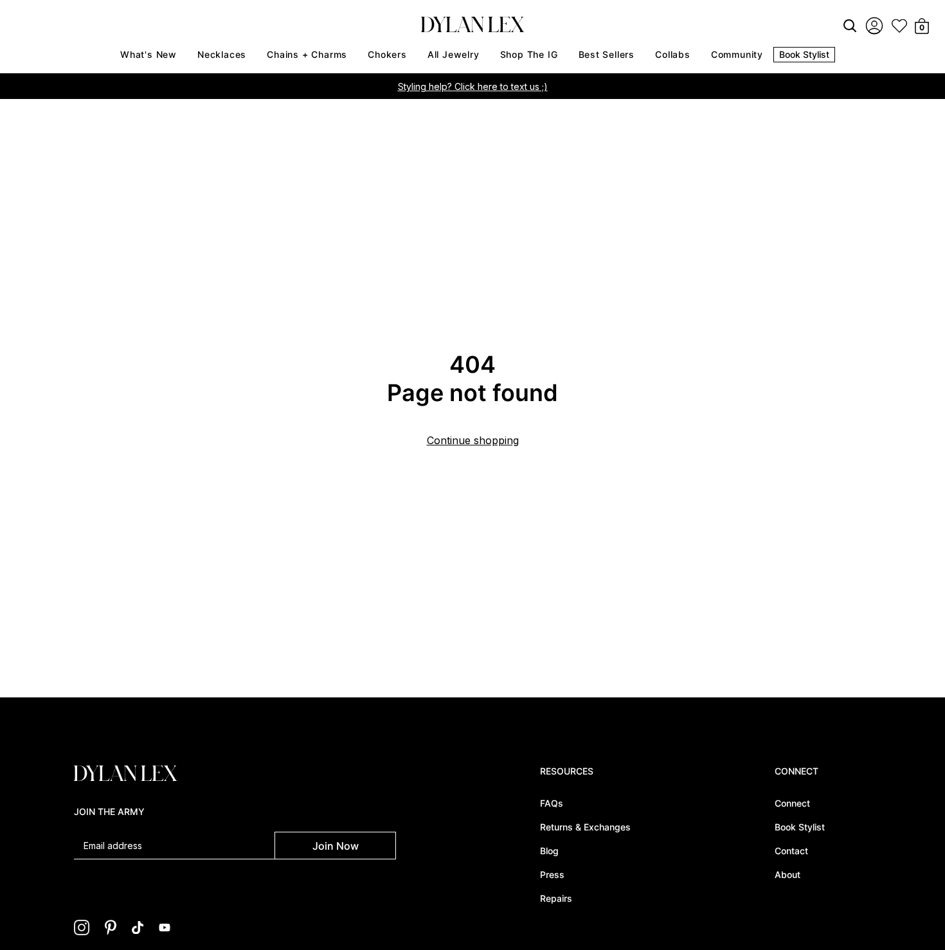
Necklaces (221, 54)
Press (552, 874)
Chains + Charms (307, 54)
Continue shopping (473, 440)
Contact (791, 850)
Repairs (556, 898)
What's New (148, 54)
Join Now (335, 845)
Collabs (672, 54)
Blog (549, 850)
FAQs (551, 803)
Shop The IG (529, 54)
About (787, 874)
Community (737, 54)
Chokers (387, 54)
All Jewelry (454, 54)
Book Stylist (804, 54)
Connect (792, 803)
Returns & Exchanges (585, 826)
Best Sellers (607, 54)
